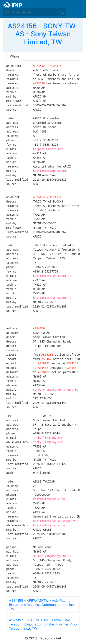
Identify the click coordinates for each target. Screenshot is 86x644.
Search (61, 12)
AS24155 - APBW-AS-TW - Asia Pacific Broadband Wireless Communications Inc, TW (42, 604)
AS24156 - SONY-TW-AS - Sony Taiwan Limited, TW (43, 34)
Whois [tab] (14, 56)
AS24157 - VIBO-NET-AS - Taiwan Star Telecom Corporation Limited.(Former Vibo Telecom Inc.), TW (43, 624)
